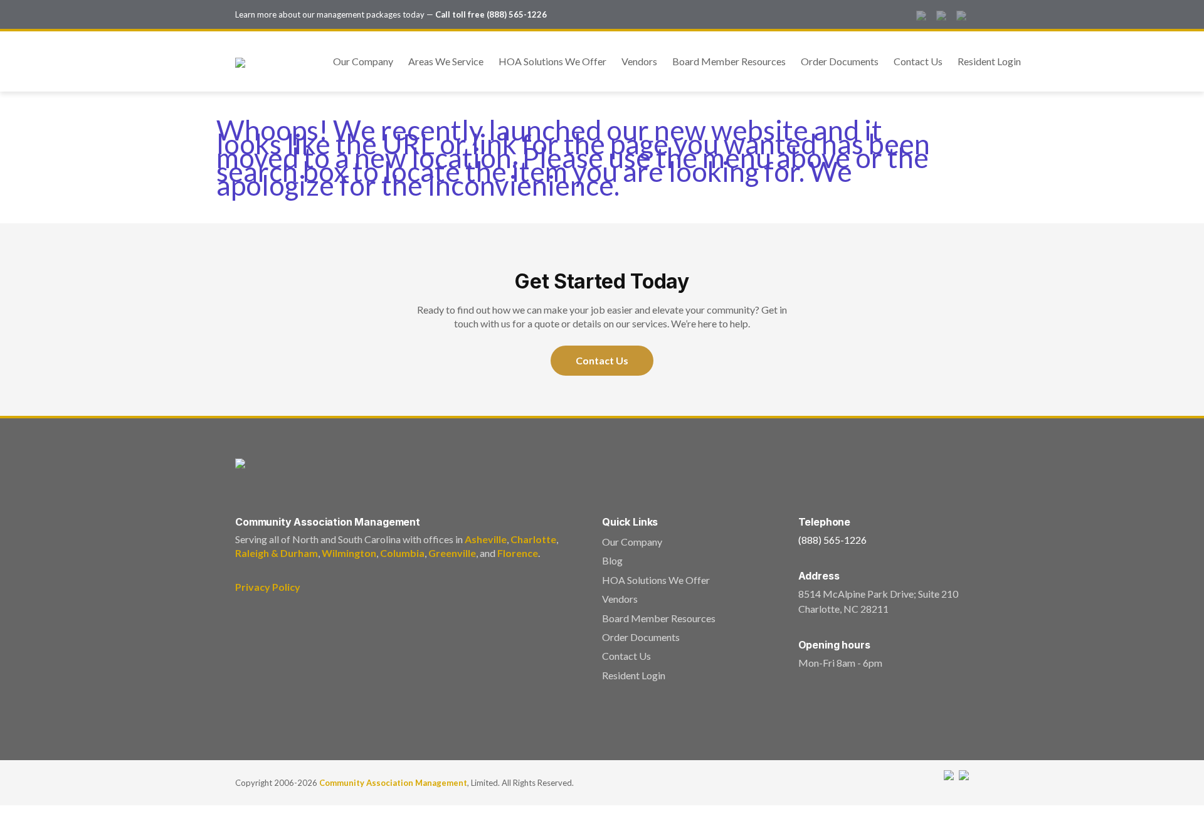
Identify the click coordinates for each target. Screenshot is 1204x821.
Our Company (363, 61)
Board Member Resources (729, 61)
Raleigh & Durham (276, 553)
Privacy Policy (267, 587)
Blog (612, 560)
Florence (517, 553)
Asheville (486, 539)
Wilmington (349, 553)
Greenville (452, 553)
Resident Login (989, 61)
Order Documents (840, 61)
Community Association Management (393, 783)
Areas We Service (445, 61)
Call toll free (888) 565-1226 (491, 14)
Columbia (402, 553)
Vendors (639, 61)
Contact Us (918, 61)
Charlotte (533, 539)
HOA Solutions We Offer (552, 61)
